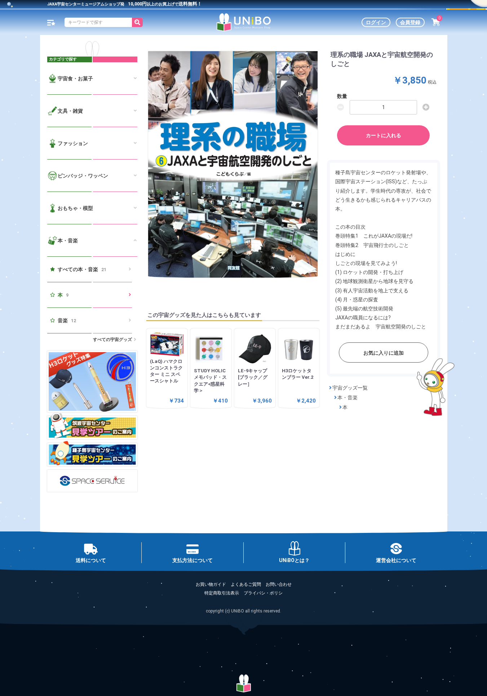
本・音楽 (347, 397)
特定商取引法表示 (221, 593)
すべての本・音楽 (82, 269)
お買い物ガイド (211, 584)
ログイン (376, 22)
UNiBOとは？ (294, 560)
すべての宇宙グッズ (112, 339)
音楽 (67, 320)
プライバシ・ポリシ (263, 593)
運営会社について (396, 560)
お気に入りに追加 (383, 353)
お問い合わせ (279, 584)
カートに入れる (383, 135)
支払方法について (192, 560)
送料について (91, 560)
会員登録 (410, 22)
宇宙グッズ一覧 (350, 388)
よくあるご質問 (246, 584)
